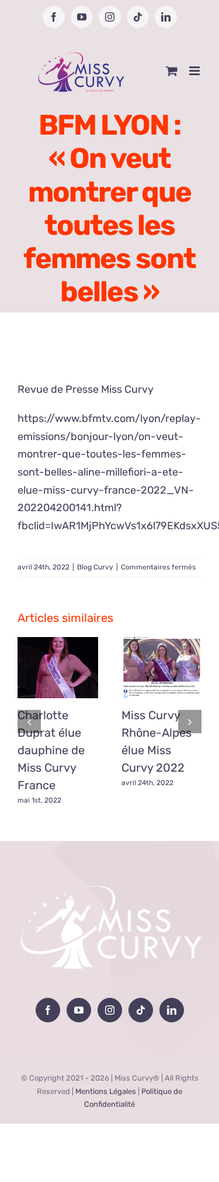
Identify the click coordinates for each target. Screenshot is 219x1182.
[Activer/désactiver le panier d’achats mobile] (172, 71)
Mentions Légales (105, 1091)
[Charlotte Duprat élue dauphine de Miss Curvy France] (58, 667)
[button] (29, 721)
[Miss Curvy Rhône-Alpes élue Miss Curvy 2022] (161, 667)
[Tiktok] (140, 1010)
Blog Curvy (95, 567)
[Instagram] (110, 1010)
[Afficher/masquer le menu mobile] (195, 71)
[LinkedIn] (171, 1010)
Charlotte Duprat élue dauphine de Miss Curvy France (51, 750)
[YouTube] (79, 1010)
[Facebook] (48, 1010)
